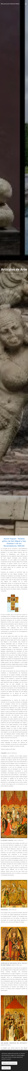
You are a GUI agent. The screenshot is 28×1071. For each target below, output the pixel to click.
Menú (25, 3)
